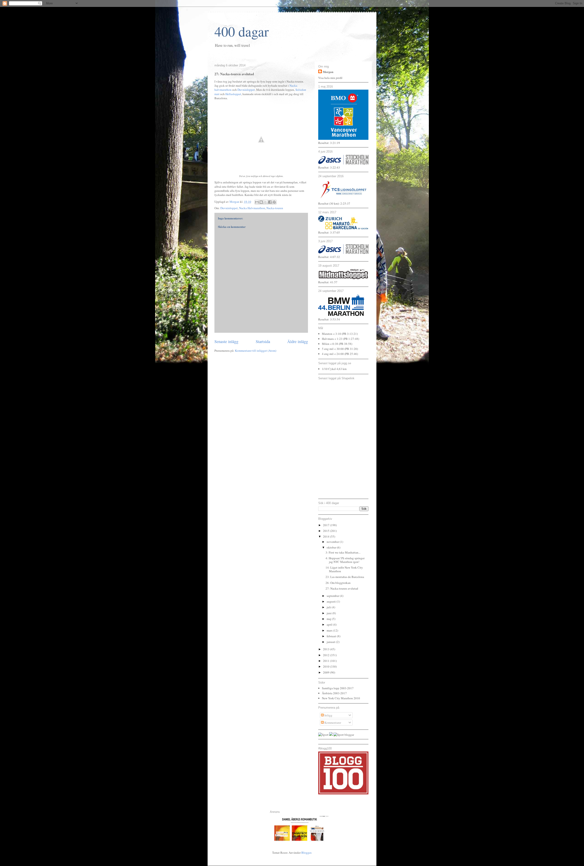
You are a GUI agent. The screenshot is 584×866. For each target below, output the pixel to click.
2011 (326, 661)
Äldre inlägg (297, 341)
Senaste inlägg (226, 341)
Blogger (306, 852)
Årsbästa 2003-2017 (334, 693)
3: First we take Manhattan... (343, 552)
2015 (326, 531)
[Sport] (323, 735)
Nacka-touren (274, 208)
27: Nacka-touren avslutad (342, 588)
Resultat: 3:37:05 (329, 232)
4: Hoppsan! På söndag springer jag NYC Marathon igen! (345, 560)
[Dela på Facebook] (270, 202)
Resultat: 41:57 (327, 282)
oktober (332, 547)
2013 (326, 649)
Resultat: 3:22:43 (329, 167)
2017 (326, 525)
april (330, 624)
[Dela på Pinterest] (274, 202)
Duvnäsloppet (246, 90)
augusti (331, 601)
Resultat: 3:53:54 (329, 319)
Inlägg (328, 715)
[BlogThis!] (261, 202)
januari (331, 642)
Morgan (328, 72)
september (333, 596)
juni (329, 613)
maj (329, 619)
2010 (326, 666)
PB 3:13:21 (350, 334)
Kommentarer (332, 722)
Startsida (263, 341)
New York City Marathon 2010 (341, 698)
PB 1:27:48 (351, 339)
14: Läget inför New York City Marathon (344, 569)
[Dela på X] (265, 202)
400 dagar (241, 31)
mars (330, 630)
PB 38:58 (345, 344)
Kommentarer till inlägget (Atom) (255, 350)
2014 (326, 536)
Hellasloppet (233, 94)
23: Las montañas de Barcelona (345, 577)
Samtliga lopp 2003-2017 (338, 688)
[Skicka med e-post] (257, 202)
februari (332, 636)
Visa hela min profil (330, 78)
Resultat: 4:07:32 (329, 257)
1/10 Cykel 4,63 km (334, 369)
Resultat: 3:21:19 (329, 143)
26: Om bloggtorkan (338, 583)
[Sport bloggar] (344, 735)
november (333, 542)
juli (329, 607)
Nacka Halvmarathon (252, 208)
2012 (326, 655)
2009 (326, 672)
